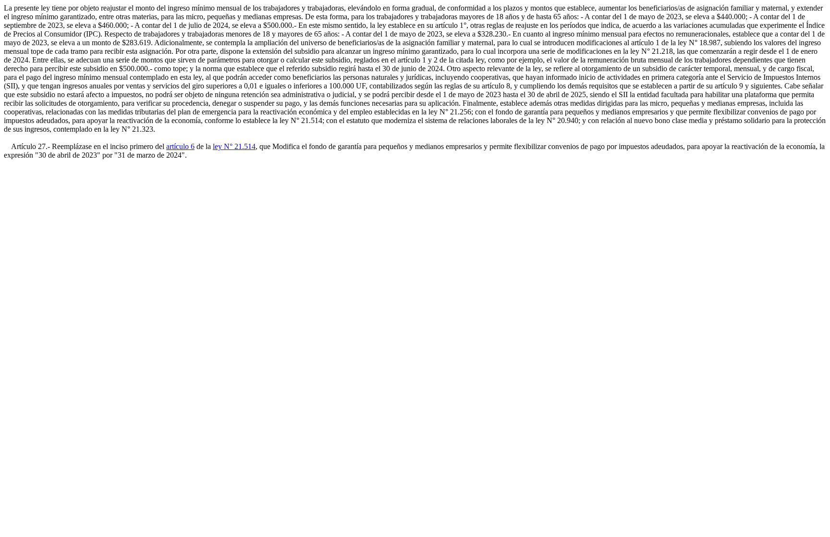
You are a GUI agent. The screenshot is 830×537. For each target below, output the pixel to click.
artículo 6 (180, 146)
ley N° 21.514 (234, 146)
